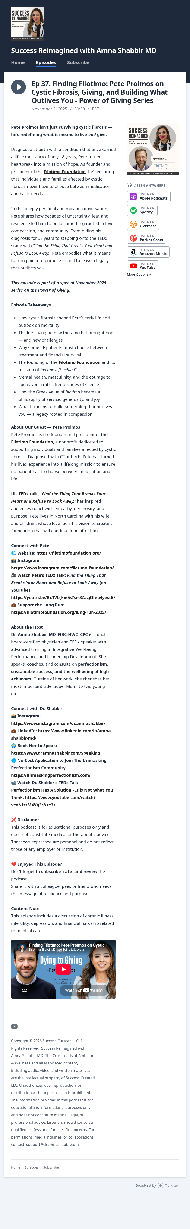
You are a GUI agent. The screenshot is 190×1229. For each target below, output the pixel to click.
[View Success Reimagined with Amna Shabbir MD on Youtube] (14, 1026)
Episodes (46, 62)
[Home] (27, 24)
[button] (18, 87)
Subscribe (78, 62)
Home (18, 62)
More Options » (139, 274)
